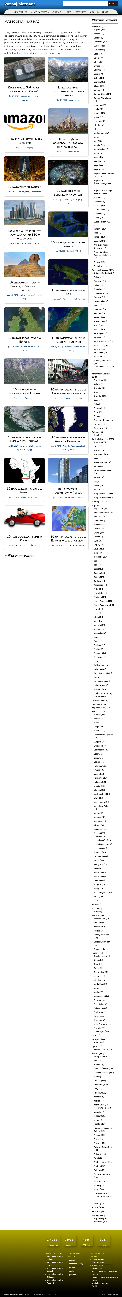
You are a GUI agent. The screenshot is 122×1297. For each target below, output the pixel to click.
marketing (98, 984)
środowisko (99, 1012)
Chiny (70, 151)
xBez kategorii (98, 1212)
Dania (96, 758)
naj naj (24, 96)
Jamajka (97, 313)
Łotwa (96, 901)
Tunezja (97, 237)
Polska (30, 545)
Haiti (96, 305)
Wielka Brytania (100, 893)
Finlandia (98, 766)
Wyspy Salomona (101, 498)
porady (30, 96)
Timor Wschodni (101, 673)
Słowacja (98, 873)
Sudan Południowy (102, 222)
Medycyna (100, 1031)
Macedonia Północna (103, 806)
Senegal (97, 202)
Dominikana (99, 293)
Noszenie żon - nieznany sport (98, 1266)
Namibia (97, 161)
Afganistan (98, 509)
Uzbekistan (99, 685)
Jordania (97, 581)
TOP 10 (36, 243)
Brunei (96, 533)
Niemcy (97, 825)
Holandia (98, 782)
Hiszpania (98, 778)
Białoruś (97, 731)
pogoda (97, 1135)
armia (96, 1061)
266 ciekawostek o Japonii (55, 1269)
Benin (96, 38)
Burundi (97, 50)
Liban (96, 617)
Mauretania (99, 149)
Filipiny (97, 545)
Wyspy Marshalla (101, 494)
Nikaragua (98, 334)
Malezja (97, 625)
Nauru (96, 458)
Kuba (96, 326)
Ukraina (97, 881)
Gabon (97, 78)
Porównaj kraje (98, 12)
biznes (97, 960)
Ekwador (98, 396)
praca (96, 1139)
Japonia (97, 573)
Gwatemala (99, 301)
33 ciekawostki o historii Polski (99, 1261)
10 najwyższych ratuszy (24, 186)
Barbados (98, 281)
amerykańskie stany (105, 367)
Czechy (97, 754)
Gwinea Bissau (100, 94)
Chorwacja (98, 746)
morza (96, 1120)
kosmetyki (98, 976)
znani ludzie (99, 1193)
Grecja (97, 774)
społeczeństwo (100, 1162)
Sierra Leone (99, 210)
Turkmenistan (100, 681)
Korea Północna (101, 601)
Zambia (97, 262)
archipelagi (99, 1057)
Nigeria (97, 169)
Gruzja (97, 549)
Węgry (96, 889)
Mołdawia (98, 821)
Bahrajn (97, 521)
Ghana (96, 86)
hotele (97, 923)
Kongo (96, 117)
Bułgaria (97, 742)
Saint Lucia (98, 346)
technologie (99, 1016)
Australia (98, 442)
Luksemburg (99, 802)
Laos (96, 613)
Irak (95, 561)
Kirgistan (98, 597)
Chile (96, 392)
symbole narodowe (102, 1174)
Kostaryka (98, 321)
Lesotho (97, 121)
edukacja (98, 1077)
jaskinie (97, 1097)
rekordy (97, 1154)
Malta (96, 813)
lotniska (97, 1112)
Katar (96, 589)
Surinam (97, 416)
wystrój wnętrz (100, 1024)
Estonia (97, 762)
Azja (64, 299)
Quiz (94, 1035)
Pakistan (97, 645)
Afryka (23, 497)
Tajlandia (98, 669)
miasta (97, 1116)
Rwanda (97, 198)
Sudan (96, 218)
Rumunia (98, 852)
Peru (96, 412)
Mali (95, 141)
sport (94, 1046)
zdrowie (97, 1028)
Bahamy (97, 277)
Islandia (97, 790)
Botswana (98, 42)
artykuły (95, 432)
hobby (95, 905)
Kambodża (98, 585)
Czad (96, 54)
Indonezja (98, 557)
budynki (97, 1065)
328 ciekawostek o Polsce (55, 1257)
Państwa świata (39, 12)
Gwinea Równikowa (102, 98)
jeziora (97, 1101)
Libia (96, 129)
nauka (95, 909)
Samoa (97, 477)
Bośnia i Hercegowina (103, 735)
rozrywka (96, 1039)
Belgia (96, 727)
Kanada (97, 317)
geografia (98, 1085)
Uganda (97, 241)
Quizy (67, 12)
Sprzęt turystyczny (102, 942)
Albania (97, 715)
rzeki (96, 1158)
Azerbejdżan (97, 502)
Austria (97, 723)
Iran (95, 565)
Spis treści (20, 12)
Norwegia (98, 829)
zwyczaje (98, 1204)
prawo (96, 1143)
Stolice (56, 12)
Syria (96, 661)
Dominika (98, 289)
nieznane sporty (101, 1050)
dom (96, 964)
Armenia (97, 517)
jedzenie (98, 927)
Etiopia (97, 74)
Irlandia (97, 786)
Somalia (97, 214)
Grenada (97, 297)
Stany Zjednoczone (33, 191)
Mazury (99, 836)
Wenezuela (98, 428)
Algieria (97, 30)
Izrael (96, 569)
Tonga (96, 482)
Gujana (97, 400)
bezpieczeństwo (101, 956)
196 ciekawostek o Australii (55, 1281)
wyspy (24, 350)
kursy (96, 912)
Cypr (96, 541)
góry (71, 100)
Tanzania (98, 229)
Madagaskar (99, 133)
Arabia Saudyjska (68, 199)
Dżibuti (97, 58)
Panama (97, 337)
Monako (97, 817)
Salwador (98, 357)
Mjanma (97, 629)
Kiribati (97, 450)
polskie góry (101, 840)
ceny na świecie (101, 1069)
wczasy (97, 949)
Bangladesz (99, 525)
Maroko (97, 145)
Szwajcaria (98, 865)
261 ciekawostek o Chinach (55, 1275)
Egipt (36, 295)
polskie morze (102, 844)
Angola (97, 34)
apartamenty (99, 919)
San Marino (99, 856)
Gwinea (97, 90)
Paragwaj (98, 408)
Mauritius (98, 153)
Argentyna (98, 380)
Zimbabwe (98, 266)
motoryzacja (99, 996)
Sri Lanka (98, 657)
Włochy (97, 897)
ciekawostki (97, 701)
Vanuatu (97, 490)
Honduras (98, 309)
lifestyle (97, 980)
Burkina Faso (99, 46)
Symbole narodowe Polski (100, 1284)
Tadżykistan (99, 665)
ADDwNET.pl (50, 1294)
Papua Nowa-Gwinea (103, 470)
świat (29, 243)
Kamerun (98, 105)
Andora (97, 719)
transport (98, 1181)
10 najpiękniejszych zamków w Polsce (105, 1278)
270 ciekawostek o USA (55, 1263)
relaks (97, 1043)
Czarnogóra (99, 750)
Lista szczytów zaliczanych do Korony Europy (68, 91)
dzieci (96, 968)
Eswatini (97, 70)
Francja (97, 770)
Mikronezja (99, 454)
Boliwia (97, 384)
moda (96, 992)
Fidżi (96, 446)
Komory (97, 113)
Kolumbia (98, 404)
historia (97, 1093)
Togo (96, 233)
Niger (96, 165)
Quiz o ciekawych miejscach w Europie (105, 1272)
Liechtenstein (100, 794)
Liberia (97, 125)
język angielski (102, 1108)
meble (96, 988)
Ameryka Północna (70, 446)
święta (97, 1170)
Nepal (96, 637)
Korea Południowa (102, 605)
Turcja (96, 677)
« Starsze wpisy (19, 555)
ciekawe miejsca (26, 295)
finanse (97, 1081)
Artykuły (80, 12)
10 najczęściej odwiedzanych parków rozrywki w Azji (68, 142)
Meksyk (97, 329)
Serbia (96, 860)
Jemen (97, 577)
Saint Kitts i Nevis (101, 342)
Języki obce (99, 1105)
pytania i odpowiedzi (103, 1147)
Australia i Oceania (71, 346)
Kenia (96, 109)
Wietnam (98, 689)
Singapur (98, 653)
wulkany (97, 1185)
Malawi (97, 137)
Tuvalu (96, 486)
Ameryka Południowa (29, 446)
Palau (96, 466)
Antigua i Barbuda (102, 273)
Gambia (97, 82)
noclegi (97, 931)
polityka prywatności (109, 1294)
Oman (96, 641)
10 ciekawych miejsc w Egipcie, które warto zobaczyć (24, 286)
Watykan (97, 885)
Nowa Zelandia (100, 462)
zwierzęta (96, 1216)
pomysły (97, 1000)
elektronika (99, 972)
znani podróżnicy (103, 1197)
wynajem (98, 1020)
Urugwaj (97, 424)
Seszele (97, 206)
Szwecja (97, 868)
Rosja (96, 649)
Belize (96, 285)
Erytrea (97, 66)
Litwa (96, 798)
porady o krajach (101, 935)
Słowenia (98, 876)
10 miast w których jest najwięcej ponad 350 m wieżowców (24, 234)
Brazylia (97, 388)
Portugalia (98, 848)
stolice (81, 398)
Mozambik (98, 157)
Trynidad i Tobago (101, 420)
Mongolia (98, 633)
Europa (24, 346)
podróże (95, 916)
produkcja (98, 1004)
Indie (96, 553)
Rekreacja (98, 1008)
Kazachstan (99, 593)
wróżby (97, 435)
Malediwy (98, 621)
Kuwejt (97, 609)
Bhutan (97, 529)
